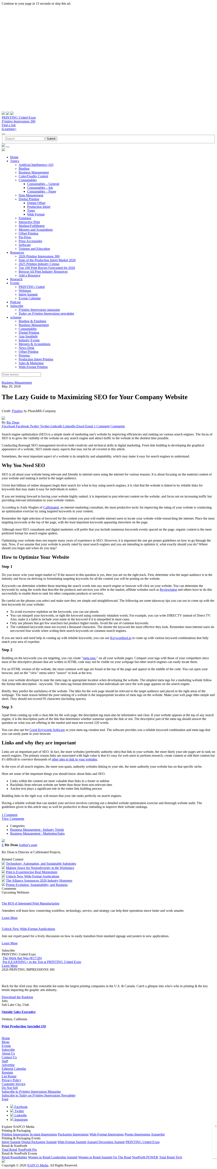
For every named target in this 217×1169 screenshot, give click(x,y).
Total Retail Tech (170, 1157)
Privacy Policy (11, 1080)
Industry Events (29, 340)
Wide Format (36, 214)
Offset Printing (28, 233)
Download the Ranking (17, 997)
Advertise (8, 1065)
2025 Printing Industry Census (39, 264)
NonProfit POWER (145, 1157)
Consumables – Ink (40, 187)
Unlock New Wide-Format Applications (32, 876)
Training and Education (34, 248)
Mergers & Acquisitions (34, 344)
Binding (24, 168)
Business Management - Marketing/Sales (37, 833)
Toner (31, 210)
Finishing (25, 218)
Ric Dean (13, 422)
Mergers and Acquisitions (36, 229)
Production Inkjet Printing (36, 359)
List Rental (9, 1076)
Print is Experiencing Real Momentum (31, 872)
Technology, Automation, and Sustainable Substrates (41, 863)
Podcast (15, 302)
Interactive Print (29, 222)
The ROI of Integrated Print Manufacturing (30, 903)
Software (25, 245)
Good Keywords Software (47, 730)
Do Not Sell (10, 1088)
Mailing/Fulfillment (32, 226)
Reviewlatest (168, 589)
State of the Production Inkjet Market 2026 (47, 260)
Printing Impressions (15, 1134)
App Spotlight (28, 336)
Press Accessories (30, 241)
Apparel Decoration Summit (106, 1142)
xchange (15, 317)
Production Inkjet (38, 207)
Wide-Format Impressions (106, 1134)
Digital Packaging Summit (39, 1142)
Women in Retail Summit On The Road (104, 1157)
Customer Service (13, 1084)
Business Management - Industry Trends (37, 829)
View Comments (13, 818)
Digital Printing (29, 199)
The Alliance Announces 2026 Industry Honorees (39, 880)
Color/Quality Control (33, 176)
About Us (8, 1053)
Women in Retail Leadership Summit (52, 1157)
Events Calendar (30, 298)
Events (14, 283)
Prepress (24, 355)
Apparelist (158, 1134)
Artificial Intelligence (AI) (36, 165)
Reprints (7, 1072)
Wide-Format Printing (33, 367)
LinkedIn (20, 1115)
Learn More (10, 918)
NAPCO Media (37, 1165)
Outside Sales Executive (19, 1012)
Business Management (34, 172)
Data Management (31, 195)
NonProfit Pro (27, 1149)
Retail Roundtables (14, 1157)
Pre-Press (25, 237)
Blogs (6, 1042)
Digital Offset (36, 203)
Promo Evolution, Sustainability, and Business (37, 885)
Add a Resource (29, 275)
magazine (39, 309)
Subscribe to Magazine (31, 1091)
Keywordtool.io (120, 638)
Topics (14, 161)
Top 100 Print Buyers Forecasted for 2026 (47, 268)
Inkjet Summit (28, 294)
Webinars (25, 290)
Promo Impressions (137, 1134)
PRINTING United (32, 287)
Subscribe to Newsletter (38, 1095)
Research (16, 279)
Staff (5, 1061)
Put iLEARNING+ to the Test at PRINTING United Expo (42, 962)
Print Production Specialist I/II (24, 1026)
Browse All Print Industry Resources (43, 271)
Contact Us (9, 1057)
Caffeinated (51, 507)
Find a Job (9, 125)
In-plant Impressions (43, 1134)
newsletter (46, 313)
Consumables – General (43, 184)
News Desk (26, 348)
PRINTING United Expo (19, 117)
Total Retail (9, 1149)
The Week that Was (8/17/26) (22, 958)
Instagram (21, 1119)
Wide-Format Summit (71, 1142)
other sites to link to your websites (74, 759)
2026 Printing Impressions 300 (39, 256)
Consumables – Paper (41, 191)
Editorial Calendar (14, 1068)
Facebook (21, 1107)
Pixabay (17, 411)
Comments (117, 426)
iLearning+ (9, 129)
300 (18, 121)
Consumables (28, 180)
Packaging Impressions (73, 1134)
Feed (5, 1099)
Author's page (28, 845)
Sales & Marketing (31, 363)
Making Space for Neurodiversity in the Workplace (40, 868)
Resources (17, 252)
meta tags (89, 658)
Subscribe (16, 306)
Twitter (19, 1111)
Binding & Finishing (32, 321)
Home (14, 157)
